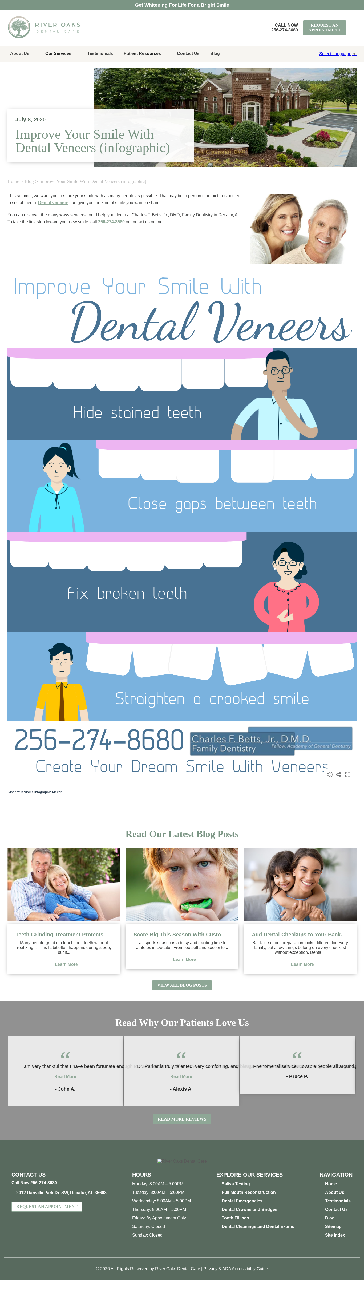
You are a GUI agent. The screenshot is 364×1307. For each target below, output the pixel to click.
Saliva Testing (236, 1184)
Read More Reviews (182, 1119)
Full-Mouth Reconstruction (249, 1192)
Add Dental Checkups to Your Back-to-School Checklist (300, 934)
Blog (215, 53)
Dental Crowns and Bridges (249, 1209)
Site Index (335, 1235)
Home (13, 181)
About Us (19, 53)
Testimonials (100, 53)
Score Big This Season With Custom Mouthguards (182, 934)
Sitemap (333, 1226)
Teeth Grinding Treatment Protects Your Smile (63, 934)
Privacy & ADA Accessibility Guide (235, 1268)
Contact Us (188, 53)
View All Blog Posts (182, 985)
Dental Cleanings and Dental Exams (258, 1226)
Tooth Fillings (235, 1218)
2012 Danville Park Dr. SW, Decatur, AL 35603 (61, 1192)
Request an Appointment (324, 27)
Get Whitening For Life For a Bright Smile (182, 5)
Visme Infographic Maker (43, 792)
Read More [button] (65, 1076)
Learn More (66, 964)
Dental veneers (53, 202)
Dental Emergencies (242, 1201)
